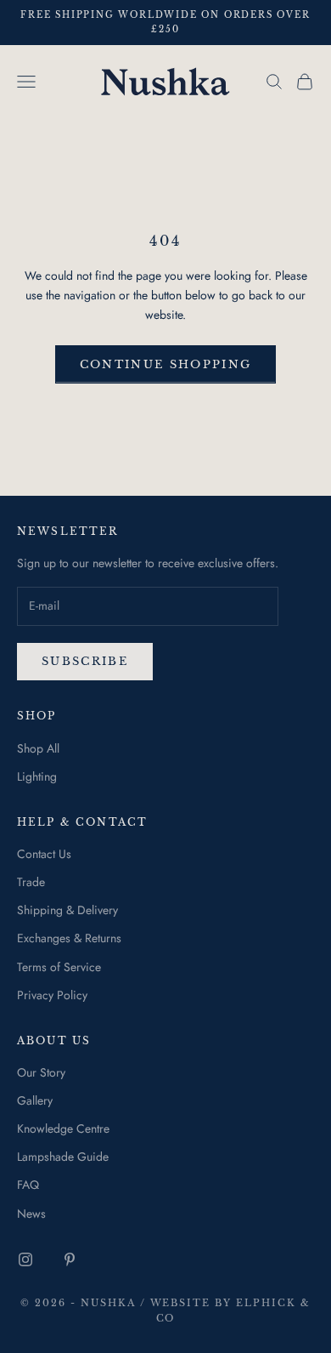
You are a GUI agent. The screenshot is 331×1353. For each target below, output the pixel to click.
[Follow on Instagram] (25, 1259)
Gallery (35, 1100)
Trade (31, 881)
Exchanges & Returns (69, 938)
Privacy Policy (52, 994)
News (31, 1213)
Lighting (37, 776)
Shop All (38, 748)
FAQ (28, 1184)
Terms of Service (59, 966)
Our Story (41, 1072)
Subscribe (85, 661)
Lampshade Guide (63, 1156)
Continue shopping (166, 364)
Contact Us (44, 853)
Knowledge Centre (63, 1128)
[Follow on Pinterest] (69, 1259)
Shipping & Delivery (67, 909)
